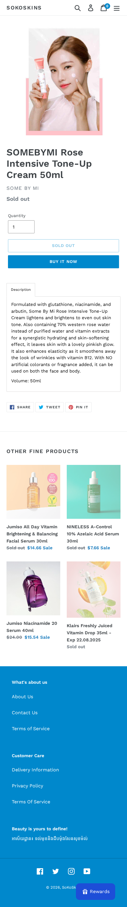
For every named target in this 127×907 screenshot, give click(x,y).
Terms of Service (31, 728)
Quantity (16, 215)
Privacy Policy (27, 786)
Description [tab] (21, 290)
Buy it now (63, 261)
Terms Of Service (31, 802)
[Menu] (116, 8)
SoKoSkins (24, 7)
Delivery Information (35, 770)
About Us (22, 696)
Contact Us (25, 712)
